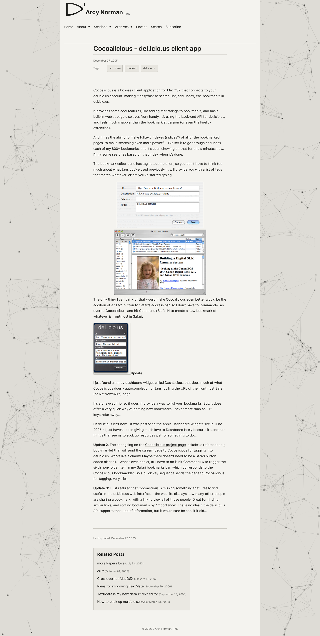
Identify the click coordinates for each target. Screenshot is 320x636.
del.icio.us (149, 68)
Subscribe (173, 27)
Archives (123, 27)
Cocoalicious (103, 90)
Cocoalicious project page (165, 445)
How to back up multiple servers (122, 602)
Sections (102, 27)
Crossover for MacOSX (115, 579)
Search (156, 27)
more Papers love (110, 563)
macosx (132, 68)
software (115, 68)
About (83, 27)
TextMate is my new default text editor (127, 594)
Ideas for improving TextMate (120, 586)
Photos (141, 27)
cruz (100, 571)
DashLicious (174, 383)
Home (68, 27)
